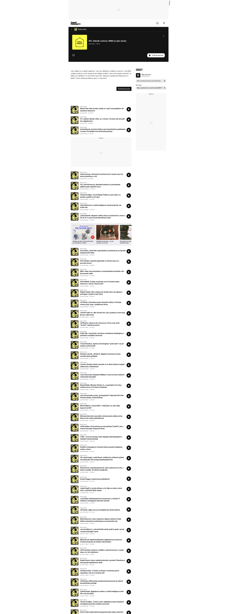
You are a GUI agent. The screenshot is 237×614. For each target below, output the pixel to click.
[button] (157, 23)
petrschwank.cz (145, 76)
